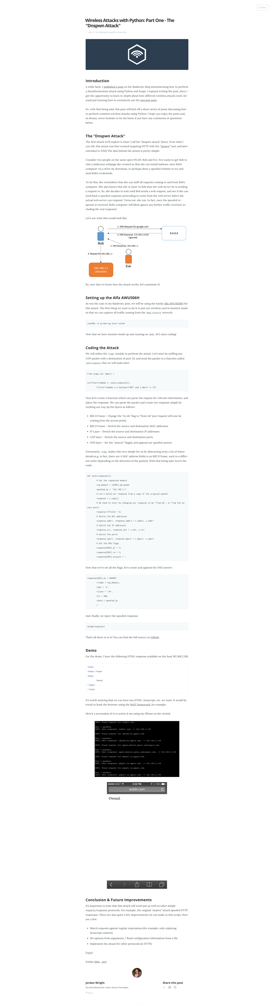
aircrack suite (148, 100)
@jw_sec (100, 961)
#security (122, 32)
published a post (113, 86)
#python (113, 32)
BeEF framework (140, 704)
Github (155, 637)
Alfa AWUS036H (173, 303)
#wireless (104, 32)
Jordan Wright (95, 983)
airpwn (165, 146)
